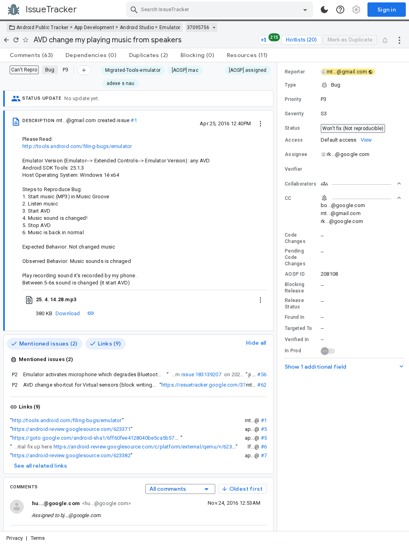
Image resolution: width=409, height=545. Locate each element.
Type (290, 85)
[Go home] (6, 40)
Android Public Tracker (42, 27)
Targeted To (298, 328)
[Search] (134, 9)
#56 (261, 374)
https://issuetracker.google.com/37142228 (212, 385)
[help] (340, 10)
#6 (264, 447)
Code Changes (295, 238)
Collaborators (300, 184)
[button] (343, 85)
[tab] (31, 55)
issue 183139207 (201, 374)
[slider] (278, 296)
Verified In (297, 339)
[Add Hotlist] (84, 70)
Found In (294, 317)
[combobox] (220, 9)
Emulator (169, 27)
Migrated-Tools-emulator (133, 70)
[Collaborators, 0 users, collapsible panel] (361, 183)
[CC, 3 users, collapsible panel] (361, 197)
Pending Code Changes (295, 257)
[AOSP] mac (185, 70)
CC (288, 198)
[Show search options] (305, 9)
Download (68, 313)
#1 (134, 120)
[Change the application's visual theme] (324, 10)
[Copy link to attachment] (90, 313)
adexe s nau (121, 83)
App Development (94, 27)
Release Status (294, 304)
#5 (264, 429)
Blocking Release (294, 288)
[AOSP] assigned (248, 70)
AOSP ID (295, 274)
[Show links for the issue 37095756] (213, 27)
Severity (294, 114)
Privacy (14, 538)
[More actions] (399, 40)
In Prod (293, 350)
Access (294, 140)
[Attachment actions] (260, 299)
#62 (261, 385)
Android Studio (137, 27)
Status (292, 128)
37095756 (198, 27)
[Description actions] (260, 123)
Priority (293, 99)
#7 (264, 455)
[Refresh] (16, 40)
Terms (38, 538)
